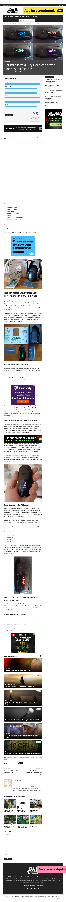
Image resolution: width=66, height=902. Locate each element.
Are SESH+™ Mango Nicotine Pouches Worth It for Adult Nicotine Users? (9, 811)
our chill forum (30, 630)
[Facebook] (55, 5)
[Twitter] (60, 5)
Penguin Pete (9, 71)
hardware (28, 757)
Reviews (7, 16)
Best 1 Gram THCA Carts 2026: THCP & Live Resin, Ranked (53, 91)
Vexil (6, 759)
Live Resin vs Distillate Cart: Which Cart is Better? (35, 810)
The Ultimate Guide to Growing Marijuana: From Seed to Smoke (22, 826)
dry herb (23, 757)
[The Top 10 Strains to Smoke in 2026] (36, 819)
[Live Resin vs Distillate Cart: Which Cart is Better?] (36, 803)
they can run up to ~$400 (30, 607)
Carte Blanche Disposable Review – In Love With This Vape (34, 772)
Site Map (12, 896)
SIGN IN (4, 5)
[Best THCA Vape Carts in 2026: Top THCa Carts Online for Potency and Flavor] (23, 803)
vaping (33, 757)
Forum (17, 16)
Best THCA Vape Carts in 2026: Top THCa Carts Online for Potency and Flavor (22, 811)
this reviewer (31, 300)
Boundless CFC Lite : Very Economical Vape (11, 771)
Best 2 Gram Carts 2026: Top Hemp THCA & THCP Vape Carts (52, 86)
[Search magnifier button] (33, 20)
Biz (18, 807)
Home (5, 23)
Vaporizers (7, 61)
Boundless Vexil (28, 135)
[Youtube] (62, 5)
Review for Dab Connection (27, 896)
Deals (28, 16)
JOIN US (8, 5)
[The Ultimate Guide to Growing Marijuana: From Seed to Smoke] (23, 819)
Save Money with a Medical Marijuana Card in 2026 (9, 826)
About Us (34, 16)
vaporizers (38, 757)
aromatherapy (11, 757)
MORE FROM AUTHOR (21, 796)
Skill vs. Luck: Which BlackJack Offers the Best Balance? (53, 97)
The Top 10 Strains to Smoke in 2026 (35, 825)
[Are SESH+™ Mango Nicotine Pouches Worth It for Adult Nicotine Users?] (10, 803)
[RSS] (57, 5)
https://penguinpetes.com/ (18, 782)
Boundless (18, 757)
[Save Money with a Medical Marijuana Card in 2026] (10, 819)
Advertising (25, 885)
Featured (17, 896)
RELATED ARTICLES (9, 796)
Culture (22, 16)
